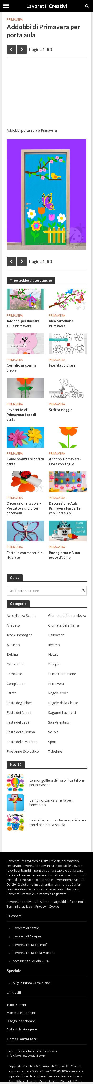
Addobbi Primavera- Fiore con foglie (65, 461)
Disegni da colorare (21, 1021)
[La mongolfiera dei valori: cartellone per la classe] (15, 782)
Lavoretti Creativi (46, 6)
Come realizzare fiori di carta (25, 461)
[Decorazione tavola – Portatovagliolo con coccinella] (25, 481)
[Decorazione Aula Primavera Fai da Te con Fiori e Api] (68, 481)
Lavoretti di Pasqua (27, 936)
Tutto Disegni (16, 1004)
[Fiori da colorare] (68, 343)
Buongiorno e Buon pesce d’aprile (64, 555)
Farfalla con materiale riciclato (24, 555)
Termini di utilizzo (19, 906)
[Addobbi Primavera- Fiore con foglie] (68, 436)
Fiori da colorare (62, 365)
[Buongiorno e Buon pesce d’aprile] (68, 530)
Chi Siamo (42, 901)
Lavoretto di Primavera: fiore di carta (21, 414)
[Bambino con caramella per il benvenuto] (15, 802)
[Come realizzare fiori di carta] (25, 436)
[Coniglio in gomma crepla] (25, 343)
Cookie (54, 906)
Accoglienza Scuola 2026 (31, 961)
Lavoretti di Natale (26, 928)
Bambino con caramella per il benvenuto (51, 802)
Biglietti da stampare (22, 1029)
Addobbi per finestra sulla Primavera (23, 323)
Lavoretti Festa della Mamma (34, 952)
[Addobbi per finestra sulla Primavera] (25, 298)
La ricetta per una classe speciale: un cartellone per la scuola (57, 822)
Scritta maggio (60, 410)
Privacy (40, 906)
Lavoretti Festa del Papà (30, 944)
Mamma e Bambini (21, 1012)
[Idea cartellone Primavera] (68, 298)
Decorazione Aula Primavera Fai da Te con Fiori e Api (64, 508)
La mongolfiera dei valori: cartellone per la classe (57, 782)
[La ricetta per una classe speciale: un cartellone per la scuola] (15, 822)
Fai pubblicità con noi (68, 901)
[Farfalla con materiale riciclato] (25, 530)
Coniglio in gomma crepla (21, 367)
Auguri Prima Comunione (31, 983)
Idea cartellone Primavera (61, 323)
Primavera (15, 20)
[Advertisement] (47, 94)
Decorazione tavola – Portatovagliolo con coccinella (24, 508)
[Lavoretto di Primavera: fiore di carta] (25, 387)
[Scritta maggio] (68, 387)
